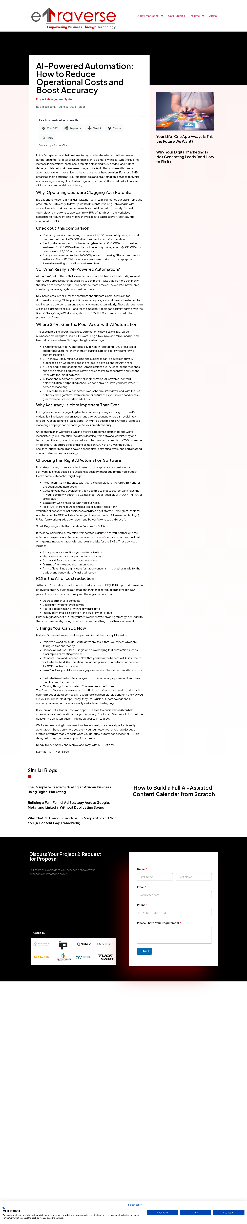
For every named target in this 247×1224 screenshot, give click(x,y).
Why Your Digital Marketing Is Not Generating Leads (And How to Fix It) (185, 157)
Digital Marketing (148, 15)
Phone (142, 905)
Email (141, 887)
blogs (82, 106)
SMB (54, 710)
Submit (144, 951)
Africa (213, 15)
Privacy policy (135, 1205)
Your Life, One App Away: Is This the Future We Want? (185, 139)
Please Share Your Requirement (159, 923)
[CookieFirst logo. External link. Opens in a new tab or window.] (4, 1207)
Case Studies (176, 15)
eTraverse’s (99, 537)
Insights (195, 15)
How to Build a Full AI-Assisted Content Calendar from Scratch (174, 790)
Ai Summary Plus (59, 145)
